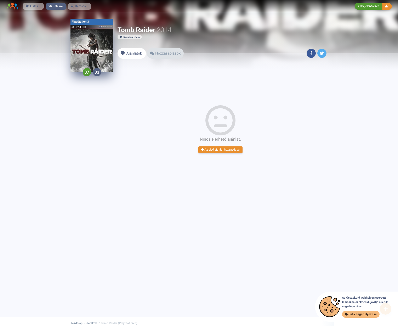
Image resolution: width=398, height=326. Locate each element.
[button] (79, 6)
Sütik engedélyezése (362, 314)
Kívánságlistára (131, 37)
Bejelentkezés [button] (369, 6)
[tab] (132, 53)
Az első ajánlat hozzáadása (222, 149)
